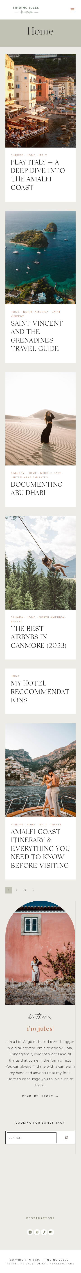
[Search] (66, 1137)
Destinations (40, 1218)
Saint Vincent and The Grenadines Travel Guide (37, 337)
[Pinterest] (37, 1232)
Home (31, 155)
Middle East (50, 473)
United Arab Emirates (29, 477)
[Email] (51, 1232)
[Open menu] (72, 9)
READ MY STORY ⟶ (40, 1096)
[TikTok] (44, 1232)
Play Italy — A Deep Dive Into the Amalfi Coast (38, 176)
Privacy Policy (33, 1263)
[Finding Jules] (26, 10)
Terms (12, 1263)
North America (36, 311)
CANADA (17, 617)
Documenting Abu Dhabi (37, 490)
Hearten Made (62, 1263)
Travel (16, 621)
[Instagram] (30, 1232)
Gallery (18, 473)
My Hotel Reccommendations (40, 693)
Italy (43, 155)
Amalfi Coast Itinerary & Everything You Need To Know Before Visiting (40, 850)
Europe (17, 155)
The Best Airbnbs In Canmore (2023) (38, 638)
